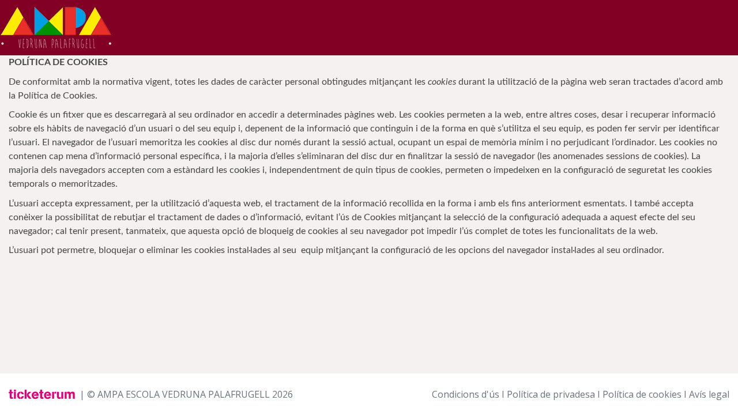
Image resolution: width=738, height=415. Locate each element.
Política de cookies (642, 394)
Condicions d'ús (465, 394)
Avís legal (709, 394)
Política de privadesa (551, 394)
